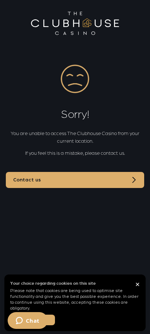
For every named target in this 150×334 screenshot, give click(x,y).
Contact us (27, 180)
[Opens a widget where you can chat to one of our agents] (27, 321)
